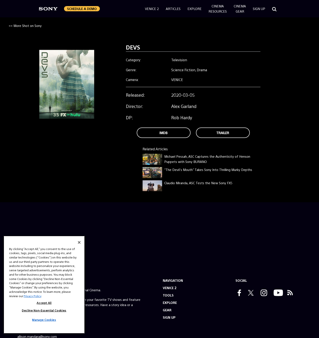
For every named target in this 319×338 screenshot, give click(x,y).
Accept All (44, 303)
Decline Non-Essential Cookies (44, 310)
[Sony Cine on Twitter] (249, 293)
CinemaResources (218, 8)
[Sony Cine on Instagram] (262, 293)
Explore (194, 9)
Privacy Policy (32, 296)
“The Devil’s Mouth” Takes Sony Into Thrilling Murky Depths (208, 169)
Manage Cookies (44, 319)
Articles (173, 9)
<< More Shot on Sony (25, 25)
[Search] (274, 8)
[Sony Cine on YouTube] (277, 293)
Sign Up (259, 9)
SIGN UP (169, 317)
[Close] (79, 242)
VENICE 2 (169, 288)
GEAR (167, 310)
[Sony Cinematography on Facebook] (238, 293)
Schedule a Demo (82, 9)
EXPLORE (170, 302)
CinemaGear (240, 8)
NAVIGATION (173, 280)
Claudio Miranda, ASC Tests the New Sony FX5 (198, 183)
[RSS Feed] (290, 293)
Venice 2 (152, 9)
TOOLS (168, 295)
